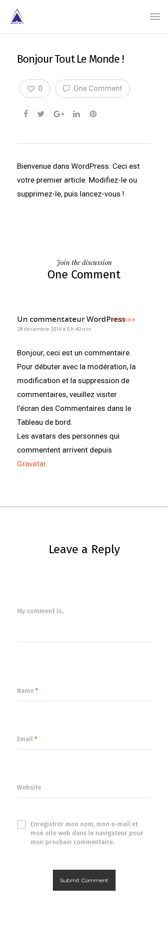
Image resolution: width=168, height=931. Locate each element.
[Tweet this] (41, 111)
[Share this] (26, 111)
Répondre (123, 320)
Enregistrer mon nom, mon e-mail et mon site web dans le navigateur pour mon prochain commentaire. (86, 824)
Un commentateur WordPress (71, 319)
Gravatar (31, 463)
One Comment (97, 88)
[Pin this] (94, 111)
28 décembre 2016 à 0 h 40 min (54, 329)
